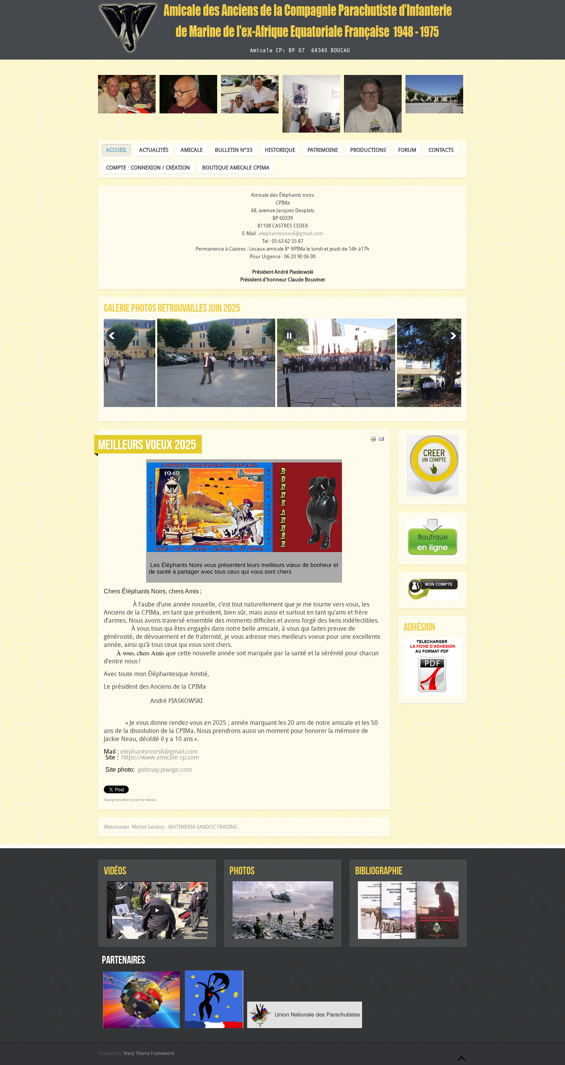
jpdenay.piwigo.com (165, 769)
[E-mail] (381, 440)
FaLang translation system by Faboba (130, 800)
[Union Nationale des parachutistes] (304, 1026)
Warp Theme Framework (148, 1053)
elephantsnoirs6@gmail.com (291, 233)
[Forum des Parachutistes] (143, 1026)
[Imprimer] (373, 440)
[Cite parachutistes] (216, 1026)
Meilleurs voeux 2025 (147, 444)
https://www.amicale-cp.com (160, 757)
